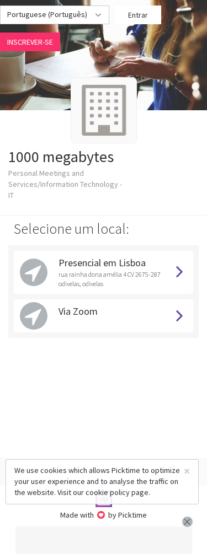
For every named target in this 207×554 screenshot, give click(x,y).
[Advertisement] (103, 540)
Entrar (138, 15)
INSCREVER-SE (30, 42)
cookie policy (108, 492)
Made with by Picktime (103, 515)
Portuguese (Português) (48, 14)
